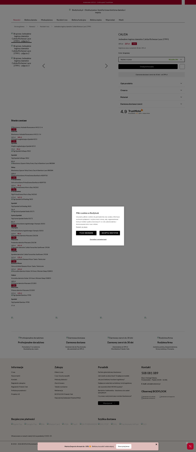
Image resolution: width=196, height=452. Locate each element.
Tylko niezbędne (86, 233)
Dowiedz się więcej (81, 227)
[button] (190, 446)
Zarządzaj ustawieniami (98, 239)
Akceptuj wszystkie (110, 233)
